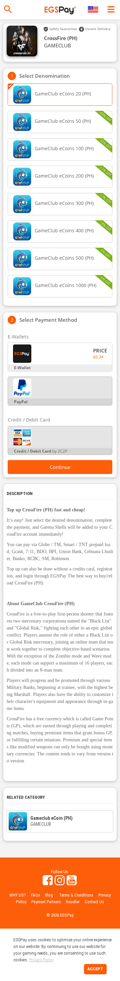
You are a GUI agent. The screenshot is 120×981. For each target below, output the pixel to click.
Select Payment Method (48, 319)
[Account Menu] (111, 9)
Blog (49, 895)
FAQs (35, 895)
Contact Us (94, 901)
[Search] (8, 9)
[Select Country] (93, 9)
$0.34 (98, 357)
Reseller (73, 901)
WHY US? (17, 895)
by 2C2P (40, 451)
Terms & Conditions (76, 895)
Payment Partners (46, 901)
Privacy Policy (41, 959)
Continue (60, 467)
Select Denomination (44, 75)
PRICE (100, 350)
